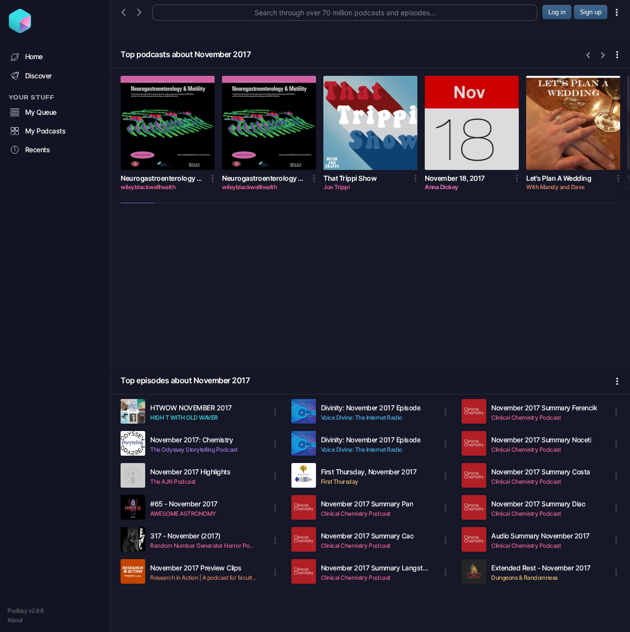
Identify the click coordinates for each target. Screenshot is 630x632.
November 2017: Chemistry (191, 439)
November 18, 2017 (455, 178)
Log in (557, 12)
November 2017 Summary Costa (540, 471)
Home (34, 56)
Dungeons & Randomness (524, 577)
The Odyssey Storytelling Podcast (193, 449)
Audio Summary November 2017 (540, 536)
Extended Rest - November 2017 (541, 568)
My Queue (41, 112)
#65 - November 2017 (184, 503)
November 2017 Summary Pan (367, 503)
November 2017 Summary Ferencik (544, 407)
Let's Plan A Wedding (558, 178)
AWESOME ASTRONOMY (183, 513)
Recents (37, 149)
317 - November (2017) (185, 536)
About (15, 620)
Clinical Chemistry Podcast (355, 513)
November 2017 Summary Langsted (375, 568)
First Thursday (339, 481)
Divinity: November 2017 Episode (371, 407)
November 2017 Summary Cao (367, 536)
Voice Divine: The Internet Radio (361, 417)
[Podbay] (20, 30)
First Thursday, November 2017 (369, 471)
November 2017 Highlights (190, 471)
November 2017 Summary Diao (538, 503)
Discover (38, 75)
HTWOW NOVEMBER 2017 (191, 407)
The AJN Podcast (172, 481)
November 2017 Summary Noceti (541, 439)
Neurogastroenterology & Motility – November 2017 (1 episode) (262, 178)
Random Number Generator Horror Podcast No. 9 (204, 545)
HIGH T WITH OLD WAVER (184, 417)
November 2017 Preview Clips (196, 568)
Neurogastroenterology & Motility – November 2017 (161, 178)
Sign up (590, 12)
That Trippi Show (350, 178)
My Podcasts (45, 131)
